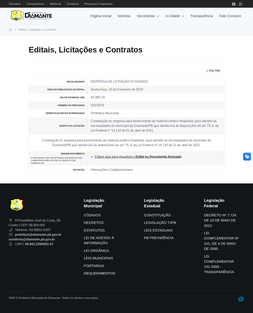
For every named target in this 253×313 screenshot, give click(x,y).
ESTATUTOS (94, 230)
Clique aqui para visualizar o (138, 156)
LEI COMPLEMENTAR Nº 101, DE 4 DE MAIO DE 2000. (221, 241)
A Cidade (172, 16)
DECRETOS (94, 223)
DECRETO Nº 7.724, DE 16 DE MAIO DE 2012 (220, 220)
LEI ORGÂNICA (96, 251)
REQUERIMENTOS (99, 273)
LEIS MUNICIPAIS (98, 258)
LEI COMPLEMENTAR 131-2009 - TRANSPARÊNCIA (219, 264)
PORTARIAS (94, 266)
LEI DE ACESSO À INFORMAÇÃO (99, 240)
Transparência (201, 16)
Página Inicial (100, 16)
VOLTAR (214, 70)
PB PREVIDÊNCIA (159, 238)
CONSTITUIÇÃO (157, 215)
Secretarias (146, 16)
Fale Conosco (230, 16)
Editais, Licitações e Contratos (38, 29)
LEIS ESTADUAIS (158, 230)
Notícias (124, 16)
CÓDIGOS (92, 215)
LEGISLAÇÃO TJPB (160, 223)
